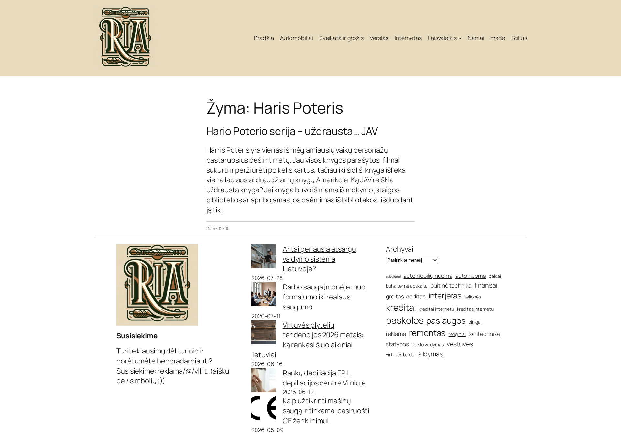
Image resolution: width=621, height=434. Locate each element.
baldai (495, 276)
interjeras (445, 295)
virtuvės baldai (400, 355)
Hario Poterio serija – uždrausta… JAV (292, 131)
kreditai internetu (436, 309)
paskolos (404, 320)
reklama (396, 334)
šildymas (430, 354)
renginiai (457, 334)
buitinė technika (450, 285)
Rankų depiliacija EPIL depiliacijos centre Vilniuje (324, 378)
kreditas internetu (475, 309)
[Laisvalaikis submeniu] (460, 38)
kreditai (401, 307)
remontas (427, 333)
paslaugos (445, 320)
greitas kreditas (405, 296)
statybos (397, 344)
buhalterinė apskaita (407, 286)
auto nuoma (470, 275)
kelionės (472, 297)
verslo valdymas (427, 345)
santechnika (484, 334)
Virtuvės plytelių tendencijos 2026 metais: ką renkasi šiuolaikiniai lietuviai (307, 340)
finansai (485, 285)
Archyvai (399, 249)
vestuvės (460, 344)
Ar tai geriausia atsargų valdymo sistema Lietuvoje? (319, 259)
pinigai (474, 322)
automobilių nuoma (427, 275)
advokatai (393, 276)
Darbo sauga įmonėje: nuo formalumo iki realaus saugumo (324, 297)
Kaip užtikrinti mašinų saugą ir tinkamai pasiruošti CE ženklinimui (326, 411)
